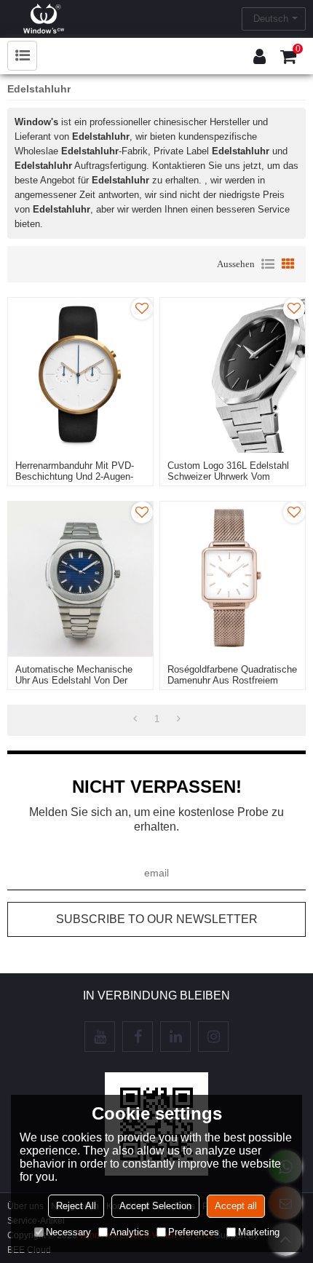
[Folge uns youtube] (99, 1036)
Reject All (76, 1205)
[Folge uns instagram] (213, 1036)
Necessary (68, 1232)
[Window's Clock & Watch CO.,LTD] (43, 18)
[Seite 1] (135, 719)
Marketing (259, 1232)
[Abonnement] (156, 919)
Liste (268, 264)
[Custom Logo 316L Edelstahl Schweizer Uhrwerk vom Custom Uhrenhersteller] (232, 375)
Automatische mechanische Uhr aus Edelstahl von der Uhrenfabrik (73, 680)
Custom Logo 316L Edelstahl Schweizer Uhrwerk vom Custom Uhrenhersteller (228, 476)
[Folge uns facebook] (137, 1036)
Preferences (193, 1232)
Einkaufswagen (298, 49)
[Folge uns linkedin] (175, 1036)
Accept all (236, 1205)
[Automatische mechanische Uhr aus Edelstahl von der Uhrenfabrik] (80, 579)
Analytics (129, 1232)
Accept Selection (155, 1205)
